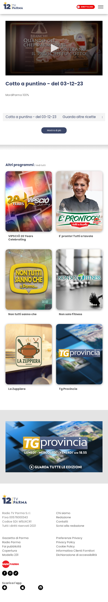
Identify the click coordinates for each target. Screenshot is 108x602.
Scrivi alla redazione (70, 526)
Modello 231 (10, 555)
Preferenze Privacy (69, 538)
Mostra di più (54, 130)
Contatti (62, 521)
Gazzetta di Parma (15, 538)
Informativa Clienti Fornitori (75, 551)
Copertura (9, 551)
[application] (54, 48)
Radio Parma (11, 542)
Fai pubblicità (11, 546)
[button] (54, 48)
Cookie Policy (65, 546)
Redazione (63, 517)
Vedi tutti (41, 165)
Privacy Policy (65, 542)
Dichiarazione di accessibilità (76, 555)
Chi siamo (63, 513)
